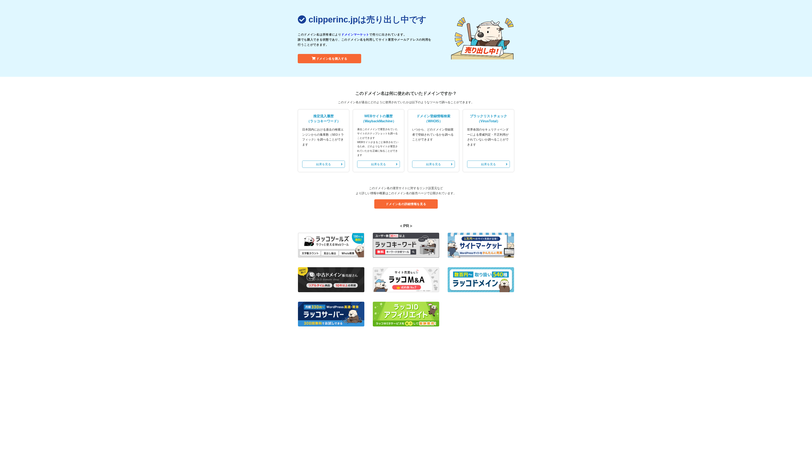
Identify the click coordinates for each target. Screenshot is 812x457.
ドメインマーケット (355, 34)
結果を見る (323, 164)
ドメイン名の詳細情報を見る (406, 204)
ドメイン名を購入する (331, 58)
